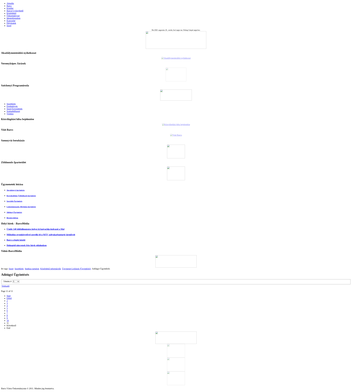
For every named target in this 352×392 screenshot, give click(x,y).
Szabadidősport (13, 111)
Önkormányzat (13, 16)
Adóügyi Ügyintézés (14, 212)
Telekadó (5, 286)
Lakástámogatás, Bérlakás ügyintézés (21, 207)
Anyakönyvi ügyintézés (16, 190)
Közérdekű (11, 13)
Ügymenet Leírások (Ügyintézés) (76, 269)
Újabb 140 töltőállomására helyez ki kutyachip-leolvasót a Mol (35, 229)
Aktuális (10, 3)
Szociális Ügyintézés (14, 201)
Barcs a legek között (16, 240)
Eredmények (12, 106)
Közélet (10, 8)
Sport (9, 25)
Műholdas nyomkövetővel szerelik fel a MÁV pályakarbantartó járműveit (41, 234)
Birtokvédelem (12, 218)
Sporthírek (11, 104)
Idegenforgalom (13, 18)
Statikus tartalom (32, 269)
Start (9, 296)
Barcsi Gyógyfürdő (15, 11)
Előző (9, 298)
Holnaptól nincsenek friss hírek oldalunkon (27, 245)
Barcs (9, 6)
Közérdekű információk (50, 269)
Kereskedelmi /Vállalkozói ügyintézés (21, 196)
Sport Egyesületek (14, 109)
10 (8, 320)
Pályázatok (11, 23)
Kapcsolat (11, 21)
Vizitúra (10, 114)
